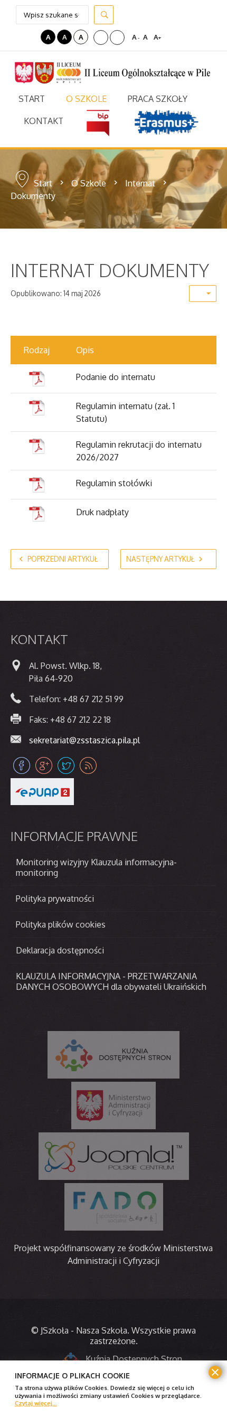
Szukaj (104, 14)
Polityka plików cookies (61, 924)
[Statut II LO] (37, 407)
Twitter (66, 765)
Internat (140, 183)
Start (43, 183)
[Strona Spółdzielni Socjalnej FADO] (113, 1207)
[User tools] (202, 293)
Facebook (21, 765)
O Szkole (88, 183)
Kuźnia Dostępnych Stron (134, 1359)
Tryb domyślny (17, 37)
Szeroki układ (117, 37)
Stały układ (100, 37)
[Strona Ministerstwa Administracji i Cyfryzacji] (113, 1105)
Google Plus (43, 765)
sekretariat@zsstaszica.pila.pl (84, 740)
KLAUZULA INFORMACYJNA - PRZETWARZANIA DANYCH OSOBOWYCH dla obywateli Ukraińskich (111, 981)
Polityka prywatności (55, 898)
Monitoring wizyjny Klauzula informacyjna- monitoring (96, 867)
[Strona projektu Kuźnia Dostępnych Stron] (113, 1055)
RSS (88, 765)
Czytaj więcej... (36, 1403)
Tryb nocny (31, 37)
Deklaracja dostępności (60, 950)
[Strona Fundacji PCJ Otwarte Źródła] (114, 1156)
